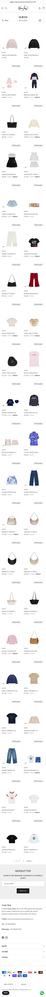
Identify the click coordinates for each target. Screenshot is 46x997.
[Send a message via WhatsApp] (42, 993)
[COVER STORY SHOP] (23, 8)
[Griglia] (40, 20)
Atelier (30, 989)
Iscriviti (22, 891)
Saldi (11, 2)
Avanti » (29, 861)
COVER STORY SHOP (12, 989)
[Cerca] (7, 8)
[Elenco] (43, 20)
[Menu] (2, 8)
